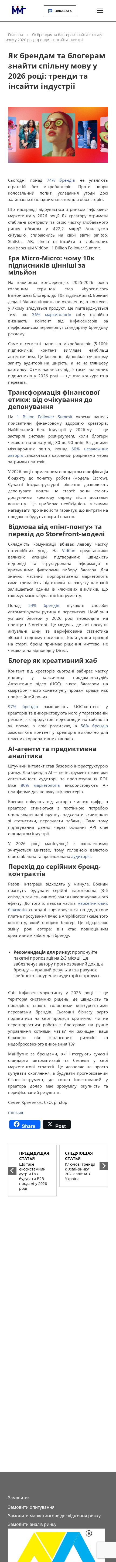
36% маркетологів (51, 314)
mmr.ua (15, 1112)
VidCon (68, 550)
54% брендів (44, 605)
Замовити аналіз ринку (32, 1524)
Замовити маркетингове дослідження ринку (54, 1516)
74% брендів (61, 180)
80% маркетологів (40, 785)
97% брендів (23, 706)
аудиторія (81, 856)
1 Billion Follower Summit (44, 416)
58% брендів (94, 725)
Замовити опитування (31, 1507)
